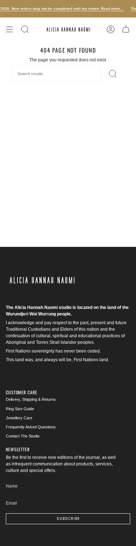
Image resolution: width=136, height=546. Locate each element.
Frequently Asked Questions (31, 427)
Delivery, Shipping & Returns (31, 399)
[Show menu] (9, 29)
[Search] (25, 29)
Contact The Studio (23, 436)
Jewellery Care (19, 418)
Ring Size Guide (20, 409)
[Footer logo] (42, 280)
